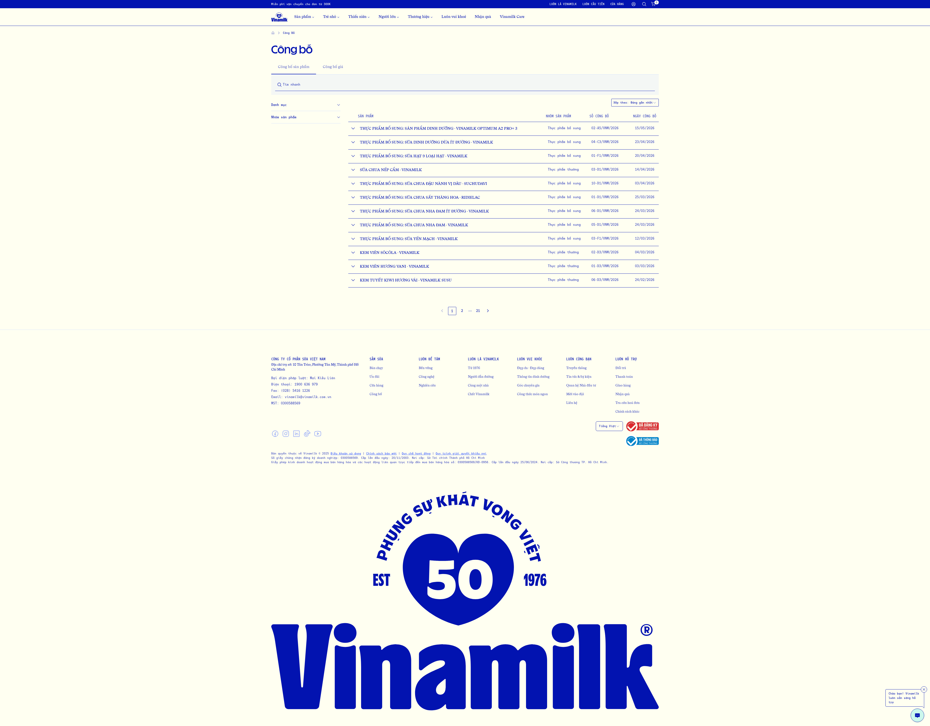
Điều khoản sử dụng (346, 453)
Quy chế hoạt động (416, 453)
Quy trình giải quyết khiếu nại (461, 453)
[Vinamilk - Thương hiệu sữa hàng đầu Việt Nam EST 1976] (279, 17)
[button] (470, 311)
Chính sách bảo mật (381, 453)
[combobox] (644, 102)
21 (478, 311)
